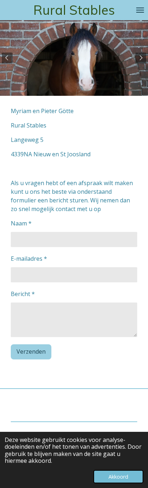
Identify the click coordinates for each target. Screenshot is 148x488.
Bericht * (23, 294)
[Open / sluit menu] (140, 10)
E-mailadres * (29, 259)
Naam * (21, 223)
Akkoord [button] (118, 476)
